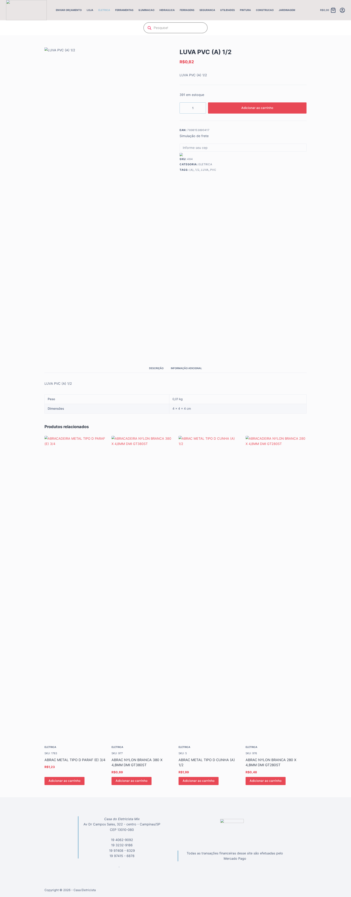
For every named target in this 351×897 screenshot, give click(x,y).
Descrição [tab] (156, 368)
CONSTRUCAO (265, 10)
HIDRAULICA (167, 10)
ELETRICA (104, 10)
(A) (191, 169)
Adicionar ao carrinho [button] (64, 781)
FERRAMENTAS (124, 10)
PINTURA (245, 10)
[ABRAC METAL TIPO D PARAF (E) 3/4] (74, 588)
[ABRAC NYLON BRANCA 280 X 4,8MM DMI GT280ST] (276, 588)
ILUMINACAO (146, 10)
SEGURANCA (207, 10)
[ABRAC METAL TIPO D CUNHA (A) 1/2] (209, 588)
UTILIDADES (227, 10)
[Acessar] (342, 10)
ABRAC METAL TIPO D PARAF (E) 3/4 (74, 760)
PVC (213, 169)
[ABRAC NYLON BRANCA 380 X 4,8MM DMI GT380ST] (142, 588)
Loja (90, 10)
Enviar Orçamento (69, 10)
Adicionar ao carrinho (257, 108)
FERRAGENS (187, 10)
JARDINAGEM (287, 10)
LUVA (205, 169)
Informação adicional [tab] (186, 368)
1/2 (197, 169)
